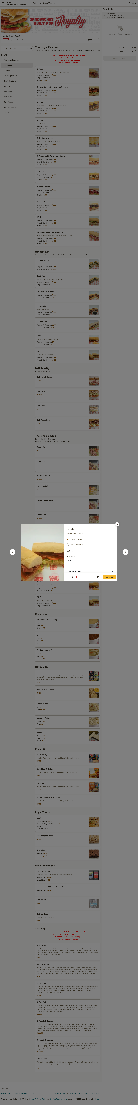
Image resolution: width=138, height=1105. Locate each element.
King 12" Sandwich (76, 545)
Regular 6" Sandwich (77, 539)
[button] (12, 554)
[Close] (117, 524)
